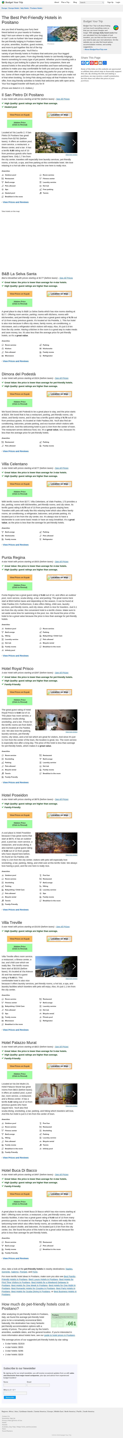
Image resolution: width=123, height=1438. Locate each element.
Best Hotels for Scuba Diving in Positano (30, 1291)
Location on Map (59, 115)
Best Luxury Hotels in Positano (43, 1279)
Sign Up (110, 2)
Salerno (15, 1272)
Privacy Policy (7, 1420)
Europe (4, 8)
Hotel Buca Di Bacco (19, 1170)
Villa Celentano (15, 464)
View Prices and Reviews (16, 202)
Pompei (23, 1272)
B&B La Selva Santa (19, 274)
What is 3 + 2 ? (9, 1390)
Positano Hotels (36, 8)
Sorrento (6, 1272)
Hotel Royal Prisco (17, 668)
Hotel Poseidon (15, 795)
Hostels (4, 1425)
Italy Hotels (25, 8)
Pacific (79, 1411)
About (56, 2)
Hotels (4, 1422)
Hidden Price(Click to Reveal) (19, 124)
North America (70, 1411)
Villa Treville (12, 922)
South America (88, 1411)
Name (5, 1382)
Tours (4, 1429)
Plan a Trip (65, 2)
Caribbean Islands (26, 1411)
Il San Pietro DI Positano (23, 95)
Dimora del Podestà (19, 374)
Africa (11, 1411)
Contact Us (6, 1416)
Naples (69, 1269)
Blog (75, 2)
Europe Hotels (14, 8)
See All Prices (63, 99)
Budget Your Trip (14, 2)
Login (118, 2)
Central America (40, 1411)
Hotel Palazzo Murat (19, 1042)
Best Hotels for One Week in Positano (29, 1285)
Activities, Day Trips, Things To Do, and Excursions (19, 1427)
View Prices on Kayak (20, 115)
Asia (16, 1411)
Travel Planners (7, 1431)
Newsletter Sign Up (8, 1418)
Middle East (58, 1411)
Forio (35, 1272)
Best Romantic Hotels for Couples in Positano (33, 1288)
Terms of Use (17, 1420)
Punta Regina (13, 557)
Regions (5, 1411)
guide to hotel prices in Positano (59, 1335)
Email (29, 1382)
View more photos (71, 155)
